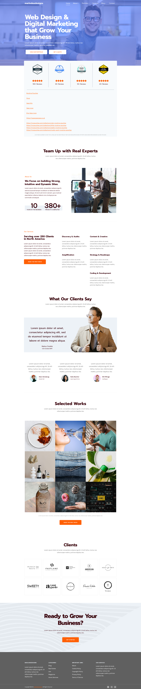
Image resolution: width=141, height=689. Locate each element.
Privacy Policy (76, 674)
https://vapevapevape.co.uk (35, 118)
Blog (50, 666)
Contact (112, 3)
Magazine (51, 674)
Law (49, 671)
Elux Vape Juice (31, 113)
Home (68, 3)
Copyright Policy (77, 671)
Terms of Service (77, 677)
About (74, 666)
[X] (111, 687)
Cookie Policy (76, 668)
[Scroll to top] (137, 686)
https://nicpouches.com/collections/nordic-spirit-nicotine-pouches (49, 130)
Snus (28, 98)
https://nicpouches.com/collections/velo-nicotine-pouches (46, 123)
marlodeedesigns (38, 687)
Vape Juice (29, 108)
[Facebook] (108, 687)
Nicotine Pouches (32, 93)
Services (95, 3)
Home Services (53, 677)
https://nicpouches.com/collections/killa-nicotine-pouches (46, 125)
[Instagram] (115, 687)
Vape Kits (29, 103)
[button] (40, 436)
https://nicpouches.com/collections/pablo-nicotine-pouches (46, 128)
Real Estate (52, 668)
